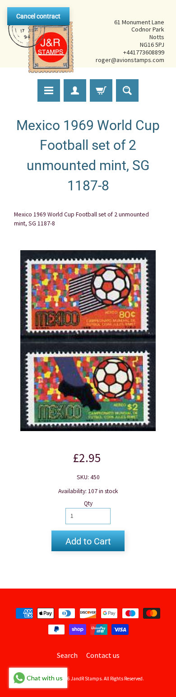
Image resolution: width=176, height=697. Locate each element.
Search (67, 655)
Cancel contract (38, 16)
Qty (88, 503)
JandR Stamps (86, 678)
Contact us (103, 655)
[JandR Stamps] (41, 41)
